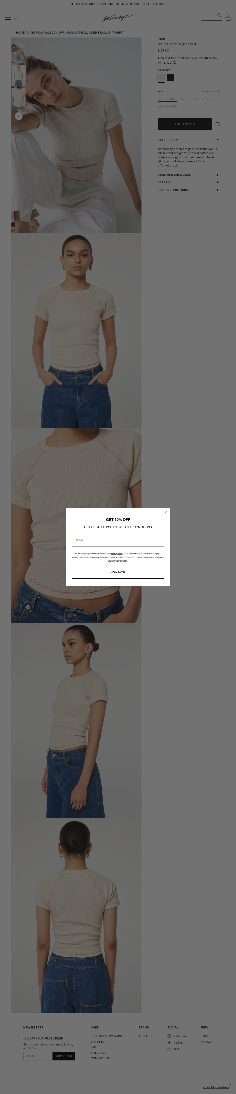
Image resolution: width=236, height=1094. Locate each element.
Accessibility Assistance (216, 1087)
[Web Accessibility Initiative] (234, 1088)
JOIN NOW (118, 572)
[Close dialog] (165, 512)
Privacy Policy (117, 554)
